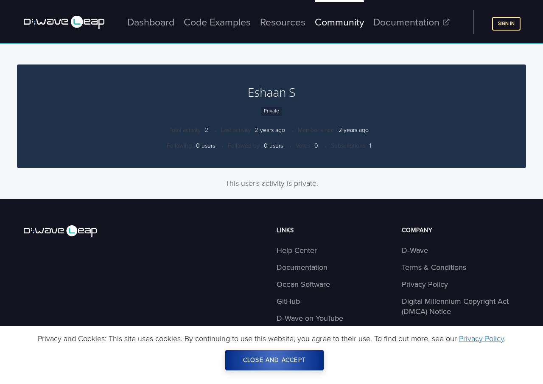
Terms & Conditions (434, 267)
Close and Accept (274, 360)
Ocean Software (303, 284)
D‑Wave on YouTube (310, 318)
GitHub (288, 301)
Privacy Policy (425, 284)
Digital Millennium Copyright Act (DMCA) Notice (455, 306)
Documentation (302, 267)
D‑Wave (415, 250)
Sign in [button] (506, 23)
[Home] (92, 231)
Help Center (297, 250)
